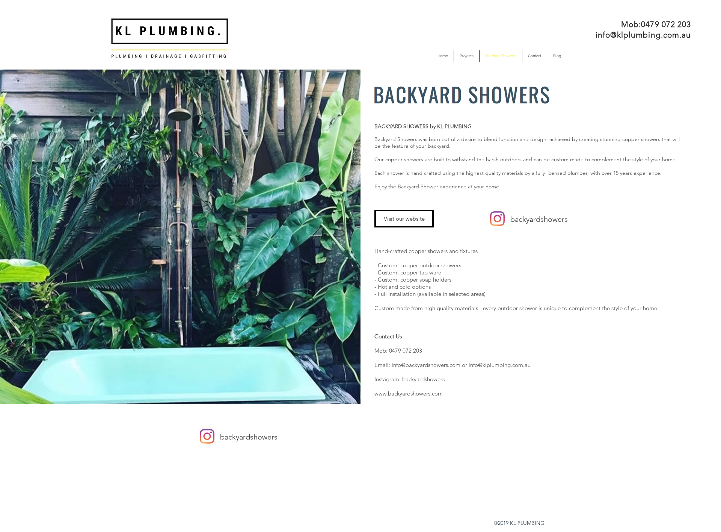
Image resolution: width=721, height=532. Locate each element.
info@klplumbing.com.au (643, 34)
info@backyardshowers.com (426, 364)
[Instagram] (497, 218)
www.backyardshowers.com (408, 393)
